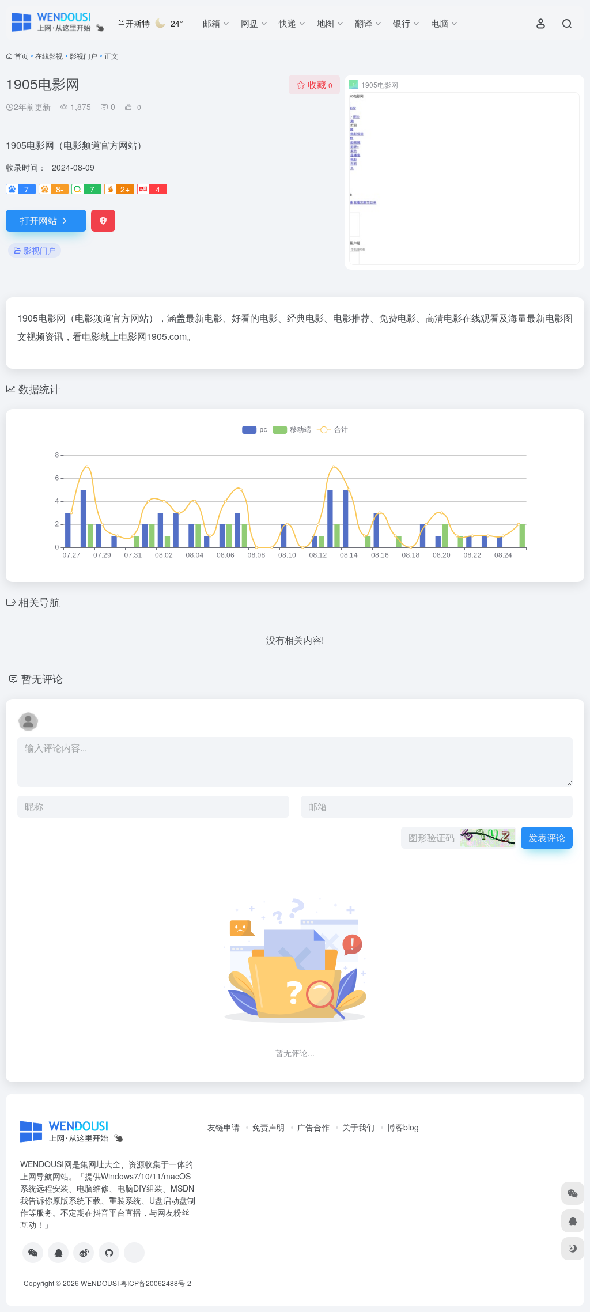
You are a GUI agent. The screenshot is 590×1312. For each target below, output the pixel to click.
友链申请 (223, 1127)
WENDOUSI (100, 1283)
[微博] (83, 1252)
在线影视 (49, 56)
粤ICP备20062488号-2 (155, 1283)
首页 (21, 56)
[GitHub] (109, 1252)
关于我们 (358, 1127)
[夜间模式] (572, 1248)
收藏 (320, 84)
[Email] (134, 1252)
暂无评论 (42, 678)
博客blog (403, 1127)
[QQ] (58, 1252)
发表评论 (546, 837)
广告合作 (313, 1127)
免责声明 (268, 1127)
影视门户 (83, 56)
